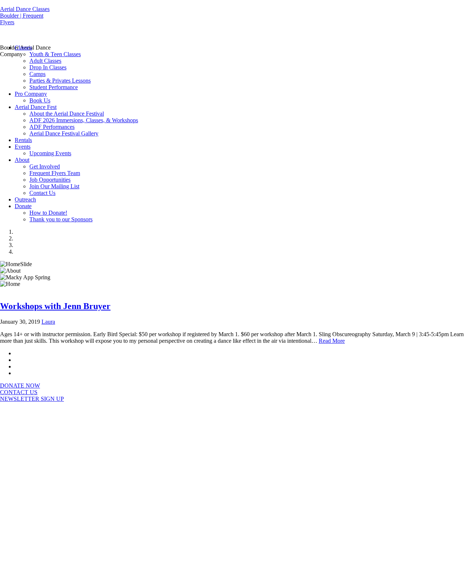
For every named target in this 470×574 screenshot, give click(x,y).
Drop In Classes (47, 67)
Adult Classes (45, 61)
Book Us (39, 100)
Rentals (23, 140)
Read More (332, 341)
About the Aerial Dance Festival (66, 113)
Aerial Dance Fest (36, 107)
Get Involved (44, 166)
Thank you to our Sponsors (61, 219)
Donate (23, 206)
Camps (37, 74)
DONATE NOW (20, 385)
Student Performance (53, 87)
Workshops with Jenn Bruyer (55, 306)
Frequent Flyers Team (54, 173)
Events (22, 147)
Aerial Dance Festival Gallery (63, 133)
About (22, 160)
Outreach (25, 199)
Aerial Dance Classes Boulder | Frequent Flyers (25, 15)
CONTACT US (18, 392)
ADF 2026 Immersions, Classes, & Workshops (83, 120)
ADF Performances (52, 127)
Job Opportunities (49, 180)
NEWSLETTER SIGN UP (32, 399)
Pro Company (31, 94)
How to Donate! (48, 213)
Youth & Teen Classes (55, 54)
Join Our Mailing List (54, 186)
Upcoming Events (50, 153)
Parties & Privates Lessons (60, 80)
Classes (23, 47)
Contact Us (42, 193)
